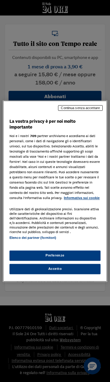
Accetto (55, 268)
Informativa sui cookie (82, 198)
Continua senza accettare (80, 108)
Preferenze (55, 255)
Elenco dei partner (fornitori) (32, 237)
